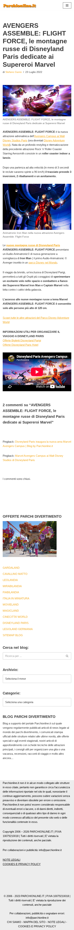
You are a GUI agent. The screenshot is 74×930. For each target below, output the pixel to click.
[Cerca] (67, 656)
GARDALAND (11, 567)
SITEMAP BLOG (13, 635)
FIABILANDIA (11, 592)
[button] (67, 5)
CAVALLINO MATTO (15, 573)
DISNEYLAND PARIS (16, 622)
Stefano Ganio (13, 72)
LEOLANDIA (10, 580)
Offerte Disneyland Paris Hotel (20, 344)
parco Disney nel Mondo (43, 262)
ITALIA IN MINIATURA (16, 598)
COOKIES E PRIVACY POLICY (22, 864)
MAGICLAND (11, 610)
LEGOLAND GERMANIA (18, 629)
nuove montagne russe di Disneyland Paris (33, 245)
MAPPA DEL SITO (34, 922)
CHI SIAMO (14, 922)
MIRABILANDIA (12, 586)
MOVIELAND (11, 604)
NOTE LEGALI (11, 859)
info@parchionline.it (37, 917)
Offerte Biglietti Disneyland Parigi (22, 340)
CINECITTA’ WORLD (15, 616)
